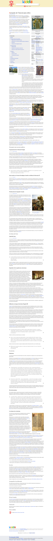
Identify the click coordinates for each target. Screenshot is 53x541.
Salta (41, 50)
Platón (26, 442)
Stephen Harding (15, 89)
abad (30, 91)
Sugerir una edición (32, 532)
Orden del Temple (11, 110)
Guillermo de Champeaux (32, 92)
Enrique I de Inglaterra (34, 187)
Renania (33, 122)
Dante (34, 500)
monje (12, 17)
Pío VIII (38, 37)
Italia (19, 133)
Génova (38, 188)
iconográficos (32, 143)
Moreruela (29, 102)
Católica (37, 39)
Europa (11, 28)
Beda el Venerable (27, 458)
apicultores (37, 51)
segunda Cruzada (19, 24)
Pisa (40, 188)
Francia (19, 68)
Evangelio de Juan (29, 436)
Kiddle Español (11, 539)
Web (24, 6)
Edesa (18, 200)
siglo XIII (39, 431)
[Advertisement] (26, 9)
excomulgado (26, 189)
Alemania (21, 102)
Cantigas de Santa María (24, 491)
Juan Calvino (20, 433)
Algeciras (39, 48)
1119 (37, 243)
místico (16, 103)
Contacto (29, 539)
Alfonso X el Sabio (16, 491)
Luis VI (33, 186)
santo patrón (33, 142)
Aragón (24, 188)
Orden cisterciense (38, 40)
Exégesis (13, 419)
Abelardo (24, 23)
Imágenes (27, 6)
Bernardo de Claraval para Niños (13, 530)
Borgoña (42, 59)
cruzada (17, 131)
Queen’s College (20, 143)
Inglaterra (24, 102)
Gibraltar (37, 48)
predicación (11, 121)
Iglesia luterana (33, 506)
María (25, 500)
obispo (19, 92)
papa (19, 132)
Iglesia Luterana (41, 47)
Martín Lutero (17, 432)
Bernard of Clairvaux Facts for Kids (19, 512)
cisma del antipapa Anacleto (16, 113)
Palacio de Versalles (35, 212)
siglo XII (28, 264)
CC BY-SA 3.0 (21, 538)
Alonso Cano (30, 487)
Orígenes (27, 418)
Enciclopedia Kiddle (23, 528)
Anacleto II (17, 22)
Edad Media (34, 475)
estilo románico (23, 294)
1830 (10, 33)
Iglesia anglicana (27, 506)
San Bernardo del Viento (39, 49)
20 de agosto (37, 44)
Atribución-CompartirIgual (23, 529)
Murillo (23, 488)
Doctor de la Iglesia (38, 36)
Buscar (38, 4)
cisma (20, 182)
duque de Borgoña (24, 70)
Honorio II (15, 178)
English (30, 6)
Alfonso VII (29, 188)
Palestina (31, 152)
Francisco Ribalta (15, 493)
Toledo (10, 488)
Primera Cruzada (20, 198)
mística (13, 360)
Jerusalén (22, 152)
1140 (27, 295)
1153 (40, 60)
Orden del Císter (14, 19)
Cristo (33, 358)
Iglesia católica (25, 26)
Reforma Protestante (12, 432)
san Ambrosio (18, 447)
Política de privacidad (24, 539)
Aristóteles (29, 442)
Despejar (36, 4)
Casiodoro (15, 449)
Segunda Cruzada (22, 136)
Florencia (41, 117)
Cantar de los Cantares (26, 437)
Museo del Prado (31, 488)
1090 (36, 58)
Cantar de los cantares (20, 457)
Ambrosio (18, 458)
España (27, 102)
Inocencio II (28, 114)
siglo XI (13, 263)
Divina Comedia (13, 499)
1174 (19, 32)
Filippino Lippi (33, 116)
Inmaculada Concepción (35, 405)
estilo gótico (32, 295)
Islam (13, 109)
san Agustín (23, 447)
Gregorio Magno (35, 448)
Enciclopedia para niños (12, 14)
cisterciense (14, 17)
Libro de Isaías (17, 437)
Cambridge (25, 143)
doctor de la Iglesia (26, 32)
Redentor (19, 358)
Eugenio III (13, 132)
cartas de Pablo (11, 436)
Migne (35, 466)
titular (20, 17)
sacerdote (42, 92)
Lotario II (10, 188)
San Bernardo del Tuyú (39, 50)
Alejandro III (37, 43)
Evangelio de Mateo (20, 436)
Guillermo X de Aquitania (15, 188)
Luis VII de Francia (24, 200)
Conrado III (42, 222)
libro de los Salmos (36, 435)
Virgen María (11, 105)
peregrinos (35, 152)
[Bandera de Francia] (36, 52)
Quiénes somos (19, 539)
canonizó (16, 32)
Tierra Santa (25, 108)
